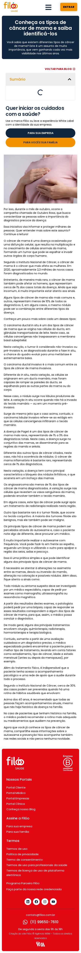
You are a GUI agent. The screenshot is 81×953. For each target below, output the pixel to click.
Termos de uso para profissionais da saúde (36, 853)
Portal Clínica (15, 791)
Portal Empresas (17, 786)
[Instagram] (44, 889)
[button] (66, 79)
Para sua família (17, 819)
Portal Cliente (16, 775)
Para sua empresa (19, 814)
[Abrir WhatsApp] (71, 943)
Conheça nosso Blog (20, 797)
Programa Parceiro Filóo (23, 871)
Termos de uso (17, 836)
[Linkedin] (27, 889)
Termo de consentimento (24, 847)
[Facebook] (36, 889)
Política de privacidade (22, 842)
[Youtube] (53, 889)
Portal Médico (16, 780)
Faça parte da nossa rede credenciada (34, 877)
